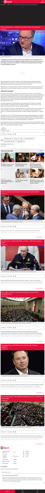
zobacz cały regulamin (16, 481)
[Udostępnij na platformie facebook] (13, 134)
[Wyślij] (43, 472)
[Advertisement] (22, 16)
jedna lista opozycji (7, 138)
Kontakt (14, 461)
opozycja (15, 138)
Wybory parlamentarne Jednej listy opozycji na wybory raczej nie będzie (25, 4)
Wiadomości (9, 4)
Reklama (14, 463)
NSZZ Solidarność (42, 2)
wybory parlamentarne (29, 138)
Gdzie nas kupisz (5, 459)
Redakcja (15, 459)
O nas (14, 452)
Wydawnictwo (15, 456)
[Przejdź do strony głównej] (8, 2)
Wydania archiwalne (6, 461)
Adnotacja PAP (5, 463)
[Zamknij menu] (2, 1)
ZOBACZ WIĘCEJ (20, 141)
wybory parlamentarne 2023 (9, 141)
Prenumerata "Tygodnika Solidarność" (4, 456)
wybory (21, 138)
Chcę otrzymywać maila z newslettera (10, 475)
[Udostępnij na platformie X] (15, 134)
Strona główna (3, 4)
